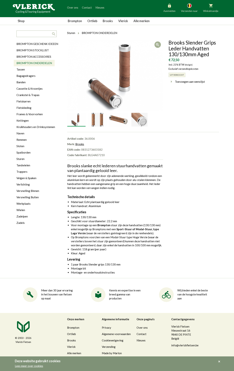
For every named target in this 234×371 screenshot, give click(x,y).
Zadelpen (22, 216)
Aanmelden (169, 10)
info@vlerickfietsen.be (185, 345)
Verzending (109, 346)
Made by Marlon (112, 353)
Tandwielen (23, 165)
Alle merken (141, 21)
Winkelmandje (210, 10)
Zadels (20, 222)
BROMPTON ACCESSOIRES (33, 56)
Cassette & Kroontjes (29, 88)
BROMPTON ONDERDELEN (34, 63)
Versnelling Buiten (27, 197)
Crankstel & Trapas (27, 95)
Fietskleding (23, 107)
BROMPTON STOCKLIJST (32, 50)
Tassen (20, 69)
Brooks (108, 21)
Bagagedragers (25, 75)
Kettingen (22, 120)
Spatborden (23, 152)
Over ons (72, 7)
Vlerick (123, 21)
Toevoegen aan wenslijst (190, 81)
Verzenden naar (189, 10)
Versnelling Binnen (27, 190)
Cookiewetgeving (112, 340)
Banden (21, 82)
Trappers (21, 171)
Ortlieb (92, 21)
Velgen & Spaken (26, 178)
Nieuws (99, 7)
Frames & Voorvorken (29, 114)
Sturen (20, 158)
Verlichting (23, 184)
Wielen (20, 210)
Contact (87, 7)
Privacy (106, 327)
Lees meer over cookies (29, 366)
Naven (20, 133)
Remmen (21, 139)
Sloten (20, 146)
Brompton (75, 21)
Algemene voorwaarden (116, 334)
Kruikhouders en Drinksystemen (35, 127)
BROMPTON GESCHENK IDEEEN (37, 43)
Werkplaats (23, 203)
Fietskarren (23, 101)
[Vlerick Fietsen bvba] (34, 8)
